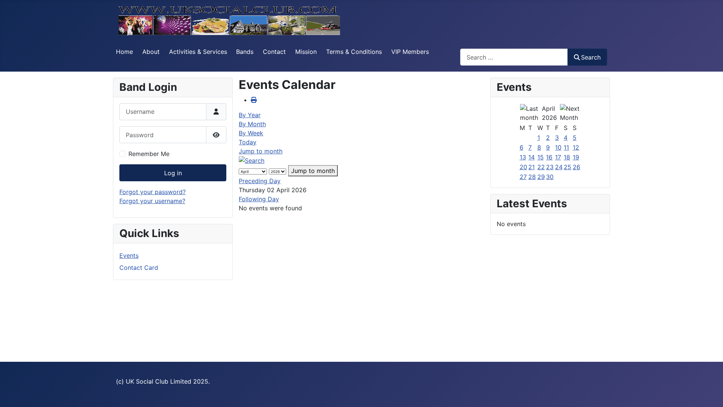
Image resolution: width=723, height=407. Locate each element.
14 (531, 157)
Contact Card (138, 267)
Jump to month (260, 151)
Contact (274, 51)
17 (558, 157)
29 (541, 177)
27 (523, 177)
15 (540, 157)
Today (247, 142)
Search (591, 57)
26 (576, 167)
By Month (252, 124)
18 (567, 157)
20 (523, 167)
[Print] (254, 100)
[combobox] (514, 57)
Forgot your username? (152, 201)
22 (541, 167)
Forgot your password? (152, 192)
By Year (250, 115)
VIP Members (410, 51)
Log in (173, 173)
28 (532, 177)
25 (567, 167)
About (151, 51)
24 (559, 167)
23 (550, 167)
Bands (244, 51)
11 (566, 147)
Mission (306, 51)
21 (531, 167)
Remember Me (148, 154)
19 (576, 157)
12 (576, 147)
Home (124, 51)
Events (129, 255)
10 (558, 147)
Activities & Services (198, 51)
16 (549, 157)
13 (523, 157)
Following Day (259, 199)
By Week (251, 133)
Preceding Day (260, 181)
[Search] (251, 160)
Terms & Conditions (354, 51)
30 (550, 177)
